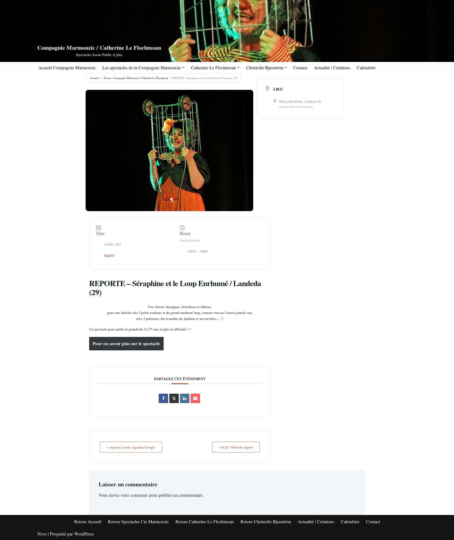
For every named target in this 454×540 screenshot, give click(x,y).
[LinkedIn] (184, 398)
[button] (183, 67)
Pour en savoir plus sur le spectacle (126, 343)
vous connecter (134, 495)
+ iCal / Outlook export (236, 447)
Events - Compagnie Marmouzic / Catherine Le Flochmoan (136, 78)
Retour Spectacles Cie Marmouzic (138, 521)
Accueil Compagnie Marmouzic (67, 67)
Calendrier (366, 67)
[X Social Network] (174, 398)
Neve (42, 534)
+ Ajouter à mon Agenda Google (131, 447)
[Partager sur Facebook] (163, 398)
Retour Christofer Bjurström (265, 521)
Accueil (94, 78)
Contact (300, 67)
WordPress (84, 534)
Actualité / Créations (332, 67)
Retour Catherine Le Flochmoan (204, 521)
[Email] (195, 398)
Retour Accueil (87, 521)
